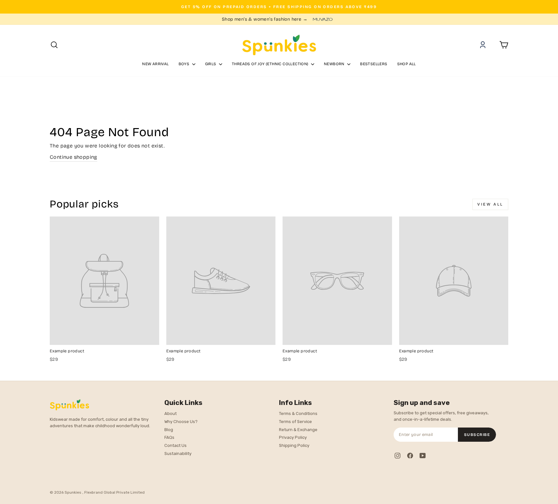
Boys (185, 64)
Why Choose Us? (181, 421)
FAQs (169, 437)
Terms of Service (295, 421)
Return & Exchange (298, 429)
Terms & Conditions (298, 413)
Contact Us (175, 445)
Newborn (335, 64)
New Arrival (155, 64)
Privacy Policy (293, 437)
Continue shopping (73, 157)
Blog (168, 429)
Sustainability (177, 453)
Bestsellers (373, 64)
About (170, 413)
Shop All (406, 64)
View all (490, 204)
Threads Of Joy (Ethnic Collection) (270, 64)
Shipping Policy (294, 445)
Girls (211, 64)
